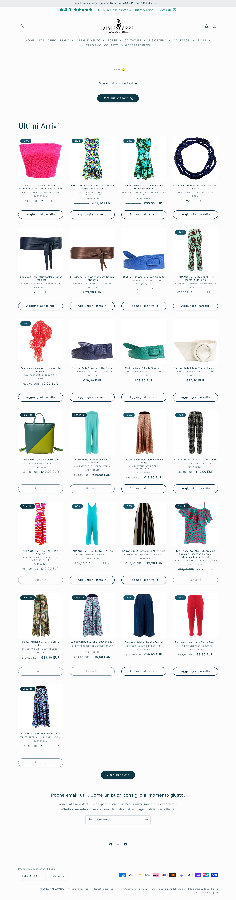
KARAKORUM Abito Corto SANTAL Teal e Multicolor (143, 187)
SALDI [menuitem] (202, 40)
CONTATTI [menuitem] (111, 45)
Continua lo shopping (118, 98)
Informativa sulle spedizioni (203, 889)
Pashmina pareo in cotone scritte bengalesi (40, 370)
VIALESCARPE (57, 889)
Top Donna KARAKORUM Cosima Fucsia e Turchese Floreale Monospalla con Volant (195, 553)
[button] (22, 26)
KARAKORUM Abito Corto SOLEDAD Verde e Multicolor (92, 187)
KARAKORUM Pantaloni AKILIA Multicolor (40, 644)
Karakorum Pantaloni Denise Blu (40, 733)
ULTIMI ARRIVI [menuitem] (47, 40)
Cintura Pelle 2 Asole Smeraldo (144, 368)
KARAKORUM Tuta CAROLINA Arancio (41, 552)
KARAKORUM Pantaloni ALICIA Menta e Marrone (195, 278)
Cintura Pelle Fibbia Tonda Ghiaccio (195, 368)
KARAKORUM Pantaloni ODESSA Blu (92, 642)
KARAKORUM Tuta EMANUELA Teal (92, 550)
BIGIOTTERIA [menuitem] (158, 40)
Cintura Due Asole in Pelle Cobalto (144, 277)
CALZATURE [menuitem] (133, 40)
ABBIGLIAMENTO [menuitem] (88, 40)
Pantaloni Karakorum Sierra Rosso (195, 642)
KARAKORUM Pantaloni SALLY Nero (144, 550)
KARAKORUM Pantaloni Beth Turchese (92, 461)
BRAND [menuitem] (64, 40)
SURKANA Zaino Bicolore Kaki (40, 459)
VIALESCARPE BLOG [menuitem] (135, 45)
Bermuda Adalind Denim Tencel (144, 642)
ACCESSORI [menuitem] (182, 40)
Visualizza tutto (118, 774)
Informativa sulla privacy (134, 889)
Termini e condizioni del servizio (167, 889)
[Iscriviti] (146, 819)
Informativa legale (208, 892)
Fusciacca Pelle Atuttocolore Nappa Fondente (92, 278)
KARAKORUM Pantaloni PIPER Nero (195, 459)
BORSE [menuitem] (112, 40)
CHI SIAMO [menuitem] (93, 45)
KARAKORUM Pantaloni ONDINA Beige (144, 461)
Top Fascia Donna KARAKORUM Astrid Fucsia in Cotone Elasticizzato (40, 187)
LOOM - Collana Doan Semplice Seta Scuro (195, 187)
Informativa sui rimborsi (104, 889)
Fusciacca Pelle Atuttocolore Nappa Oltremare (40, 278)
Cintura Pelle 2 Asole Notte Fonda (92, 368)
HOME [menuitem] (30, 40)
